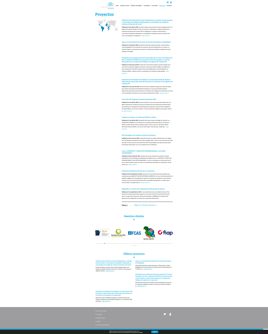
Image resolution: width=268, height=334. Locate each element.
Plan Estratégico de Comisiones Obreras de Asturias (139, 135)
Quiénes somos (124, 5)
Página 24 (137, 205)
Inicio (117, 5)
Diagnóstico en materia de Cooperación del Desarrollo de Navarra (143, 189)
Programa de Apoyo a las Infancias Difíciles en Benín (139, 117)
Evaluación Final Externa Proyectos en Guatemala (138, 171)
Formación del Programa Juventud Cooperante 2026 (139, 99)
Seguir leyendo (146, 35)
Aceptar (154, 331)
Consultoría (146, 5)
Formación (155, 5)
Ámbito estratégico (136, 5)
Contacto (169, 5)
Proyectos (162, 5)
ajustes (141, 332)
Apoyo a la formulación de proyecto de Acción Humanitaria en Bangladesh (146, 42)
